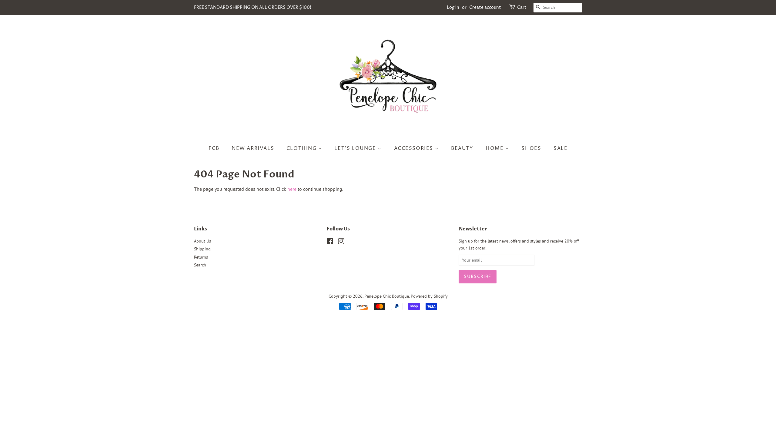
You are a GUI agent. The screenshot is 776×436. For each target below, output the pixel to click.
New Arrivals (253, 148)
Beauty (462, 148)
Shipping (202, 249)
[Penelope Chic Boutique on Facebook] (329, 242)
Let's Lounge (356, 148)
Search (200, 265)
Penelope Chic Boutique (386, 296)
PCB (214, 148)
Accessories (414, 148)
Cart (522, 7)
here (291, 189)
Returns (201, 257)
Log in (453, 7)
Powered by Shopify (429, 296)
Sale (560, 148)
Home (495, 148)
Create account (485, 7)
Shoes (531, 148)
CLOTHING (302, 148)
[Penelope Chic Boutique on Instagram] (341, 242)
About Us (202, 241)
